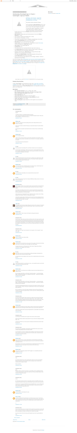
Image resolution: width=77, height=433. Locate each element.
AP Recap (28, 17)
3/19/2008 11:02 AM (18, 292)
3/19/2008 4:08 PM (18, 393)
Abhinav (16, 121)
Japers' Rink (58, 13)
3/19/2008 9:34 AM (18, 225)
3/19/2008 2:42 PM (18, 374)
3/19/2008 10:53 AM (18, 276)
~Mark (16, 203)
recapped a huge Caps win (37, 84)
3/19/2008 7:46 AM (18, 143)
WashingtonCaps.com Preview (31, 20)
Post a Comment (17, 417)
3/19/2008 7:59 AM (18, 161)
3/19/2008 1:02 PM (18, 324)
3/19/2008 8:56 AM (18, 174)
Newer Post (15, 419)
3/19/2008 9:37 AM (18, 232)
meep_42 (17, 396)
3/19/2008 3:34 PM (18, 387)
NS (15, 171)
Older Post (43, 419)
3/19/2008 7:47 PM (18, 404)
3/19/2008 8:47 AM (18, 168)
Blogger (43, 430)
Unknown (17, 134)
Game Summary (33, 17)
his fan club (26, 79)
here (50, 13)
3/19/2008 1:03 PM (18, 335)
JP (15, 146)
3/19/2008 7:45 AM (18, 131)
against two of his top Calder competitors (23, 61)
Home (29, 419)
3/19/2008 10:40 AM (18, 265)
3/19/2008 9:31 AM (18, 214)
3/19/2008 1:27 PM (18, 353)
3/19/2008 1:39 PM (18, 365)
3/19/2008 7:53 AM (18, 153)
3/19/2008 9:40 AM (18, 238)
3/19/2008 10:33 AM (18, 258)
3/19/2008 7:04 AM (18, 118)
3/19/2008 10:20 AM (18, 248)
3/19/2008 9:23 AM (18, 208)
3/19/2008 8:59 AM (18, 181)
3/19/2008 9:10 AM (18, 200)
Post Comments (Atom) (21, 421)
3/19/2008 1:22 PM (18, 346)
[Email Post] (27, 103)
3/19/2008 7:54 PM (18, 415)
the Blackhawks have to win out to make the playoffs (32, 59)
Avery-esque (40, 42)
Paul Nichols (17, 184)
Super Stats (39, 17)
